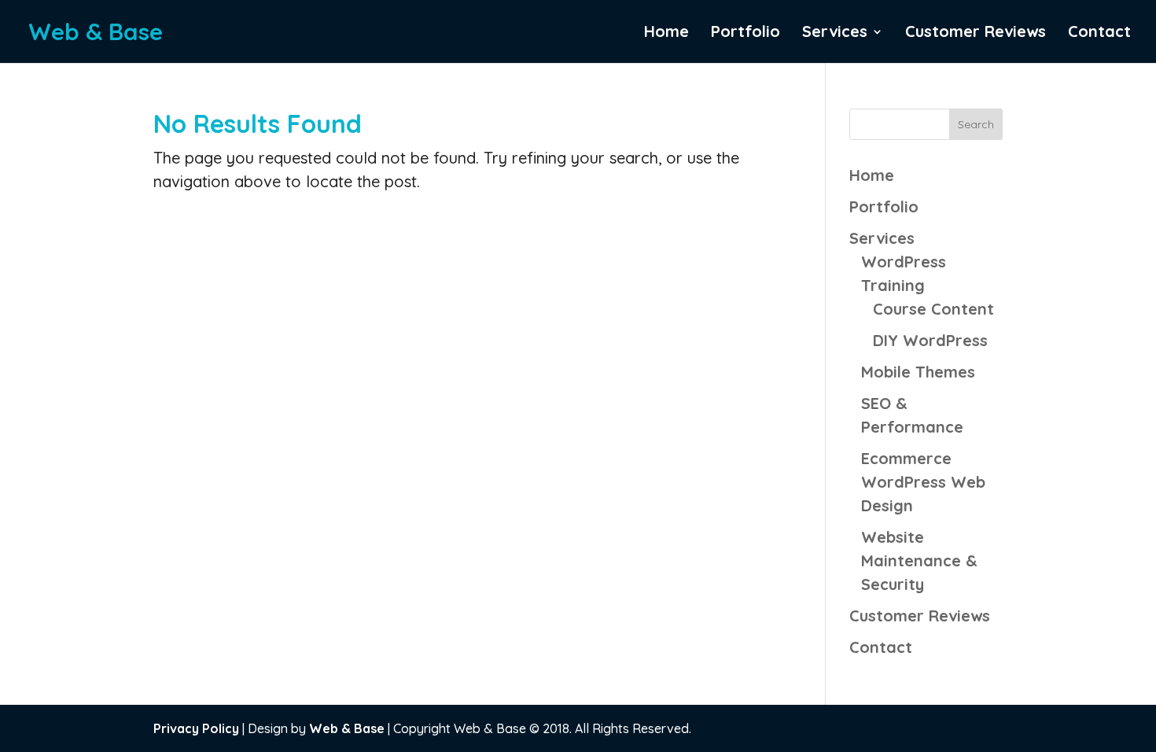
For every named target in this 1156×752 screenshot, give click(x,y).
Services (834, 33)
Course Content (933, 309)
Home (666, 33)
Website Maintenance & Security (919, 560)
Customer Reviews (975, 33)
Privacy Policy (196, 728)
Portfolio (745, 33)
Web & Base (347, 728)
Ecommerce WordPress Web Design (923, 481)
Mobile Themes (918, 372)
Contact (1099, 33)
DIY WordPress (930, 340)
